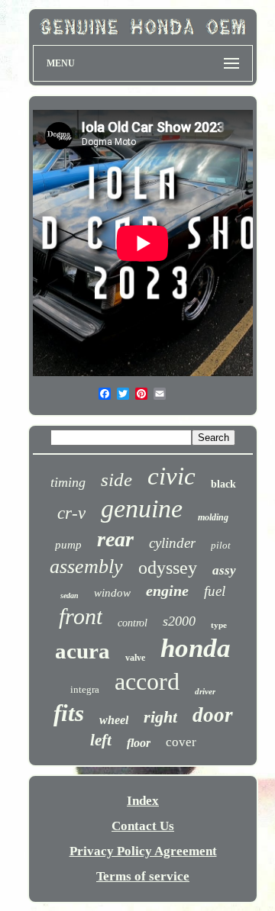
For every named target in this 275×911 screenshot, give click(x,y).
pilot (221, 545)
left (101, 740)
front (80, 616)
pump (68, 545)
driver (205, 691)
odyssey (167, 568)
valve (135, 657)
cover (181, 742)
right (160, 716)
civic (171, 476)
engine (167, 590)
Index (143, 801)
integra (84, 689)
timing (68, 482)
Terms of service (142, 876)
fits (68, 713)
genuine (142, 508)
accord (147, 681)
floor (138, 742)
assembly (86, 566)
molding (213, 517)
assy (224, 570)
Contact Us (143, 826)
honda (195, 648)
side (116, 479)
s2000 (179, 621)
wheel (113, 719)
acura (82, 651)
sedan (69, 595)
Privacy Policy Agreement (143, 851)
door (212, 714)
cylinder (172, 543)
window (112, 593)
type (219, 624)
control (132, 623)
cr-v (71, 513)
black (223, 484)
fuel (214, 591)
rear (115, 539)
